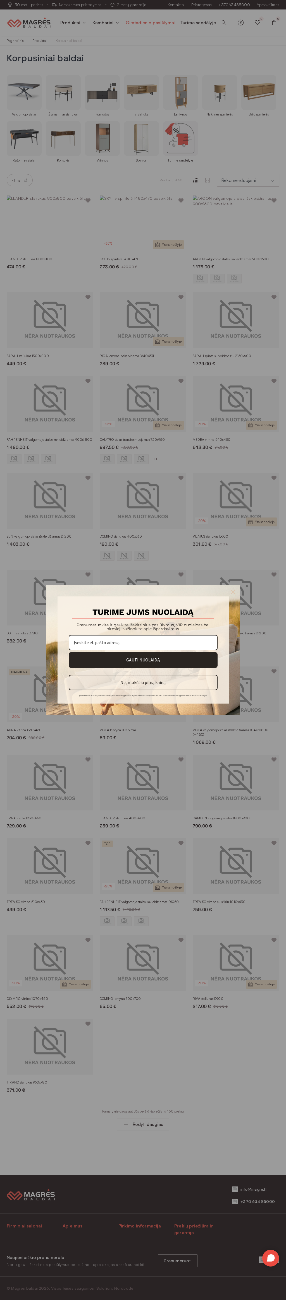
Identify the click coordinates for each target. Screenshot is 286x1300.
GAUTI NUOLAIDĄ (143, 660)
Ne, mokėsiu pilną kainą (143, 682)
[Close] (233, 592)
